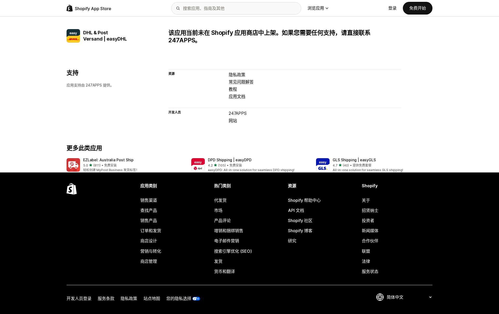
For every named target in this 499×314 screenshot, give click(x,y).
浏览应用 (315, 8)
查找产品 (148, 210)
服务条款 (106, 298)
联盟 (366, 251)
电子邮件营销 (226, 240)
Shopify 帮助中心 (304, 200)
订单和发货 (150, 230)
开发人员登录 (79, 298)
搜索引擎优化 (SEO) (233, 251)
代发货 (220, 200)
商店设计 (148, 240)
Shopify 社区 (300, 220)
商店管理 (148, 261)
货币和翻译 (224, 271)
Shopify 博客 (300, 230)
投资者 (368, 220)
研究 (292, 240)
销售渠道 (148, 200)
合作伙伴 (370, 240)
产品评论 (222, 220)
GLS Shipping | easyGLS (354, 160)
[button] (125, 165)
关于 (366, 200)
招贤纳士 (370, 210)
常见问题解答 (241, 81)
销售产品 (148, 220)
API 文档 (296, 210)
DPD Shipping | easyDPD (230, 160)
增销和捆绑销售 (228, 230)
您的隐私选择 (178, 298)
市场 (218, 210)
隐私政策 (237, 74)
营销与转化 (150, 251)
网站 (233, 120)
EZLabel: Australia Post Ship (108, 160)
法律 (366, 261)
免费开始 (417, 8)
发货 (218, 261)
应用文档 (237, 96)
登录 (392, 8)
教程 (233, 89)
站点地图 (151, 298)
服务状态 (370, 271)
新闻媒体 (370, 230)
